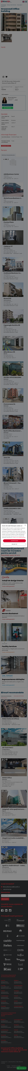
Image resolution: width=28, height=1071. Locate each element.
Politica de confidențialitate (19, 537)
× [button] (25, 525)
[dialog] (14, 535)
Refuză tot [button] (14, 544)
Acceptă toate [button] (14, 540)
